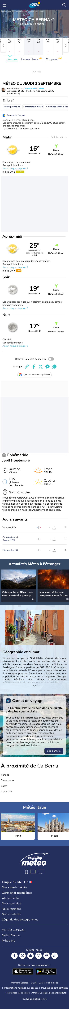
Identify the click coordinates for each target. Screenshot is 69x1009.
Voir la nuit (58, 137)
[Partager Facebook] (34, 367)
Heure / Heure (30, 59)
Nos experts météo (14, 887)
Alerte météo (10, 898)
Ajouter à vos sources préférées (36, 374)
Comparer (52, 59)
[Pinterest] (46, 956)
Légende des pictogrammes (20, 919)
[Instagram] (38, 956)
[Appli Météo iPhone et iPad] (23, 971)
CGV (41, 982)
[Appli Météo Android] (46, 971)
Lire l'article (54, 751)
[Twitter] (22, 956)
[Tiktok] (54, 956)
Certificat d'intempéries (17, 893)
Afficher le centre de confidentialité (48, 993)
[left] (3, 45)
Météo (3, 11)
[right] (65, 45)
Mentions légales (19, 982)
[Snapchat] (30, 956)
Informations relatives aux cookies (21, 987)
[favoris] (53, 19)
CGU (33, 982)
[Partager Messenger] (47, 367)
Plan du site (52, 982)
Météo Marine (11, 935)
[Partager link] (27, 367)
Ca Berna (39, 11)
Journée (12, 59)
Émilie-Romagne (20, 11)
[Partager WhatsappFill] (54, 367)
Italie (9, 11)
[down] (34, 685)
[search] (64, 4)
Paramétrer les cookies (17, 993)
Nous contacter (11, 914)
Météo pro (8, 940)
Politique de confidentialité (54, 987)
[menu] (5, 4)
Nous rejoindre (11, 909)
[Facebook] (14, 956)
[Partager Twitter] (41, 367)
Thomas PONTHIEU (34, 88)
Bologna (31, 11)
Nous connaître (11, 903)
